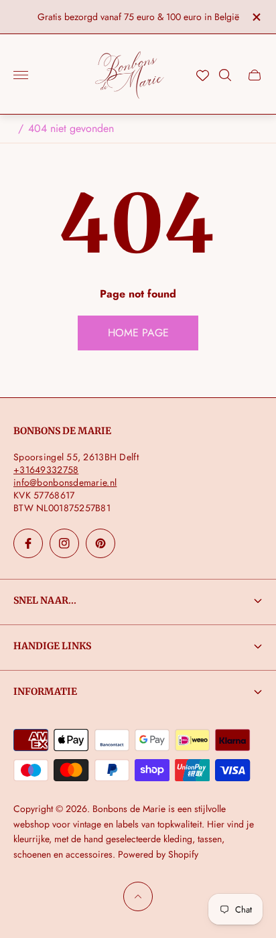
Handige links (52, 646)
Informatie (45, 691)
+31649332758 (45, 469)
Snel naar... (44, 600)
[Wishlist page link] (202, 75)
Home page (138, 332)
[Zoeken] (225, 75)
